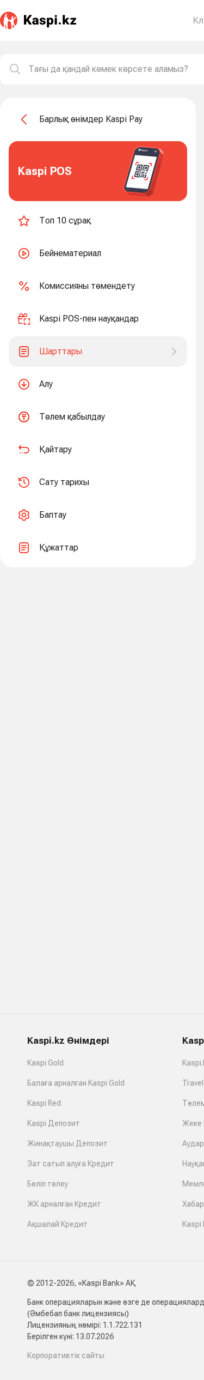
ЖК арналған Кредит (64, 1204)
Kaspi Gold (45, 1062)
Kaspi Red (44, 1103)
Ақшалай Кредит (57, 1224)
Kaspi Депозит (53, 1123)
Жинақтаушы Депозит (67, 1143)
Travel (192, 1083)
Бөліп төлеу (47, 1183)
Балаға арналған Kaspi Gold (76, 1083)
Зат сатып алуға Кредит (70, 1163)
